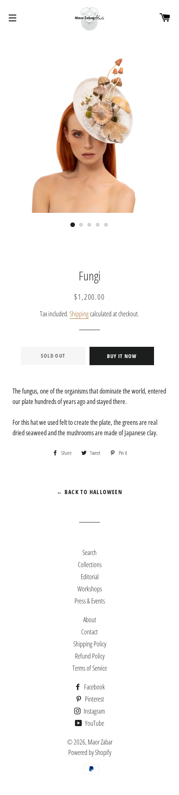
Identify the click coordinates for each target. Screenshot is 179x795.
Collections (90, 564)
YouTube (94, 723)
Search (89, 552)
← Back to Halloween (90, 492)
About (89, 619)
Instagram (93, 711)
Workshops (89, 588)
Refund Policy (89, 656)
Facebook (94, 687)
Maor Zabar (100, 742)
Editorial (90, 576)
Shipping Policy (89, 644)
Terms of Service (89, 668)
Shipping (79, 313)
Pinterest (94, 699)
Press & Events (90, 601)
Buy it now (122, 356)
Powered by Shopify (89, 752)
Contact (89, 631)
